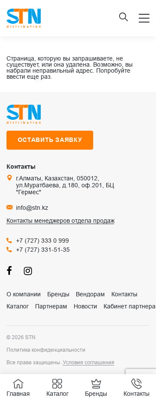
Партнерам (51, 306)
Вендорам (90, 294)
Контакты (124, 294)
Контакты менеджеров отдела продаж (60, 220)
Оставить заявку (50, 139)
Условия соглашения (88, 362)
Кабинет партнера (130, 306)
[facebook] (10, 270)
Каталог (17, 306)
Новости (85, 306)
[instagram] (28, 270)
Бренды (58, 294)
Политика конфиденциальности (45, 350)
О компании (23, 294)
